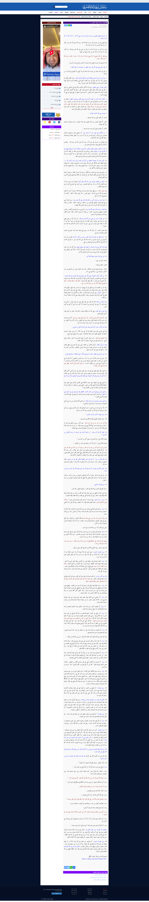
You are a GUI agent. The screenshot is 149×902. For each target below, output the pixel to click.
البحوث (101, 16)
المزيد (52, 108)
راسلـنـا (56, 893)
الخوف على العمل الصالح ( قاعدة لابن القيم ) (98, 877)
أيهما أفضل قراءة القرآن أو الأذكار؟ (99, 880)
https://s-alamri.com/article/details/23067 (94, 859)
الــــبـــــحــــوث (105, 892)
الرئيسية (106, 16)
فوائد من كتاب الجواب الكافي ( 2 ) (99, 875)
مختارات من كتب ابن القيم (86, 16)
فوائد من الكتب (96, 16)
